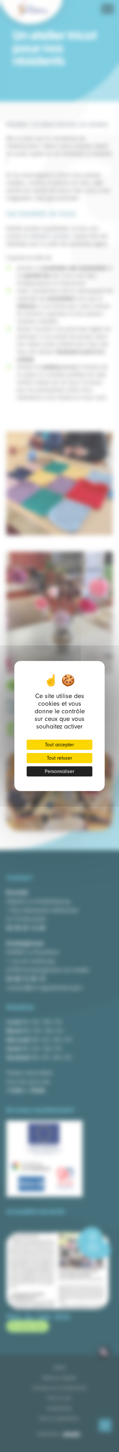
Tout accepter (59, 745)
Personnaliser (59, 771)
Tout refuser (59, 758)
